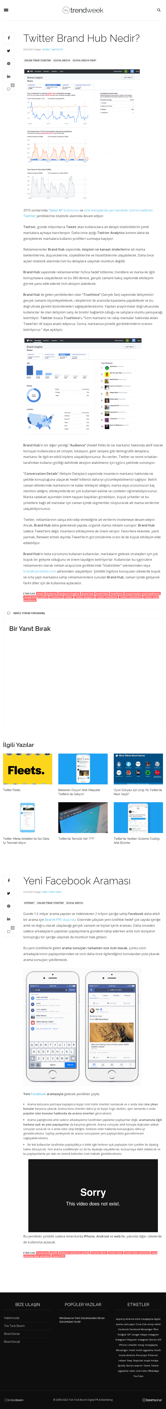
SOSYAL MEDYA (61, 60)
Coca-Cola (141, 1324)
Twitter (68, 596)
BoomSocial (12, 1342)
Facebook (39, 1094)
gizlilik (53, 1252)
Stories (130, 1365)
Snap (129, 1360)
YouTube (138, 1376)
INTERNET (29, 902)
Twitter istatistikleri (131, 596)
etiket (157, 1324)
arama (119, 1324)
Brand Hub (88, 593)
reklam (122, 1360)
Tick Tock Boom (14, 1326)
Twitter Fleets (11, 790)
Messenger (122, 1350)
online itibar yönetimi (137, 1252)
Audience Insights (69, 593)
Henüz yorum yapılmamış (29, 613)
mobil (132, 1350)
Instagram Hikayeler (126, 1339)
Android (130, 1318)
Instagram (153, 1334)
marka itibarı (99, 1252)
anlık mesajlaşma (144, 1318)
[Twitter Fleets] (27, 769)
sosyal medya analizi (36, 596)
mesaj (141, 1344)
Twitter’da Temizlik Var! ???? (76, 838)
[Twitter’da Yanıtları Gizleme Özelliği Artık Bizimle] (138, 817)
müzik (157, 1350)
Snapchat (138, 1360)
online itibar (115, 1252)
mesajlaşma (151, 1344)
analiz (40, 593)
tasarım (138, 1365)
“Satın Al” (56, 210)
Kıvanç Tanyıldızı (52, 49)
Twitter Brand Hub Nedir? (81, 38)
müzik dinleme (127, 1355)
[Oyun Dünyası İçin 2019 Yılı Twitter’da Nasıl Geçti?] (138, 769)
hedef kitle (102, 593)
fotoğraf (122, 1334)
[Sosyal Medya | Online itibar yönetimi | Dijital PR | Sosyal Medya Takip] (83, 10)
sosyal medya (151, 1360)
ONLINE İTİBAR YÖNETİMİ (37, 60)
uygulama (123, 1370)
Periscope (141, 1355)
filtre (156, 1329)
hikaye (143, 1334)
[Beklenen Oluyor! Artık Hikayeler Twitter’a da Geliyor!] (82, 769)
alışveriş (120, 1318)
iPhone (123, 1344)
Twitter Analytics (84, 596)
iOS (159, 1339)
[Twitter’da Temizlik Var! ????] (82, 817)
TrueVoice (56, 596)
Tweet (146, 1365)
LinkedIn (132, 1344)
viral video (141, 1370)
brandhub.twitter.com (39, 571)
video (132, 1370)
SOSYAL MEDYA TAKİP (84, 60)
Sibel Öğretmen (51, 891)
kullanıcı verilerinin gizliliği (74, 1252)
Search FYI (58, 1256)
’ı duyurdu (60, 919)
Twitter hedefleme (106, 596)
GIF (129, 1334)
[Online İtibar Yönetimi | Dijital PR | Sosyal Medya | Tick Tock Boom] (14, 1399)
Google (135, 1334)
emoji (150, 1324)
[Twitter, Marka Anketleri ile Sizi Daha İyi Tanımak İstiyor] (27, 817)
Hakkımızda (11, 1318)
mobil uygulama (144, 1350)
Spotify (121, 1365)
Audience (51, 593)
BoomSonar (12, 1334)
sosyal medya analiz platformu (142, 593)
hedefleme (117, 593)
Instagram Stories (147, 1339)
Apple (157, 1318)
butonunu (71, 210)
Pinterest (153, 1355)
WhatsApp (153, 1370)
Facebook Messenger (141, 1329)
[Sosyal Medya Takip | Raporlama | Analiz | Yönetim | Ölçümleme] (152, 1400)
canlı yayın (129, 1324)
